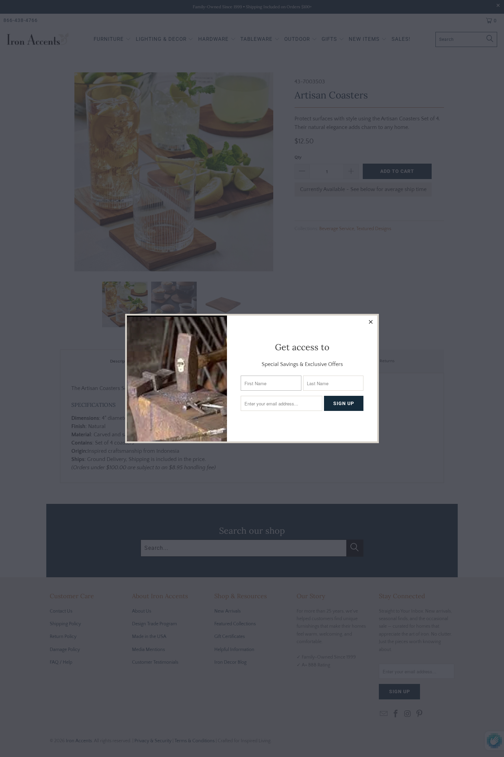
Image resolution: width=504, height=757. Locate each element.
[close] (371, 322)
